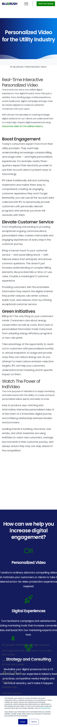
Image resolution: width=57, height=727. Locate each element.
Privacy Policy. (46, 708)
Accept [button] (22, 721)
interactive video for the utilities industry (22, 126)
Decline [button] (34, 721)
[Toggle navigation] (26, 3)
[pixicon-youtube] (20, 673)
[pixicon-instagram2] (10, 673)
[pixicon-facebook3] (4, 673)
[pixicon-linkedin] (15, 673)
